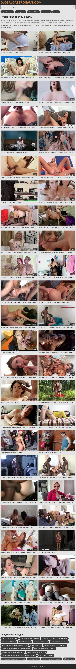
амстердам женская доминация (55, 645)
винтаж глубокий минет (10, 638)
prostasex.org (46, 12)
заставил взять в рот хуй (59, 642)
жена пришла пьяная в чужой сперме (14, 645)
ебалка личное (69, 659)
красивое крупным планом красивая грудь (16, 648)
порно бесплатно (7, 12)
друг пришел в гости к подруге (44, 648)
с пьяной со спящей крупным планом (54, 638)
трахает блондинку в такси (29, 638)
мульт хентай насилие (45, 655)
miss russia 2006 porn (9, 642)
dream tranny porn (25, 642)
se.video (56, 12)
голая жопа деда (33, 659)
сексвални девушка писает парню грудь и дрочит (19, 655)
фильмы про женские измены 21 (13, 652)
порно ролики (20, 12)
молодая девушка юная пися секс (13, 659)
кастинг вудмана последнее (51, 659)
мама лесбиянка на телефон (36, 652)
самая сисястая (35, 645)
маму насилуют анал (41, 642)
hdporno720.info (33, 12)
